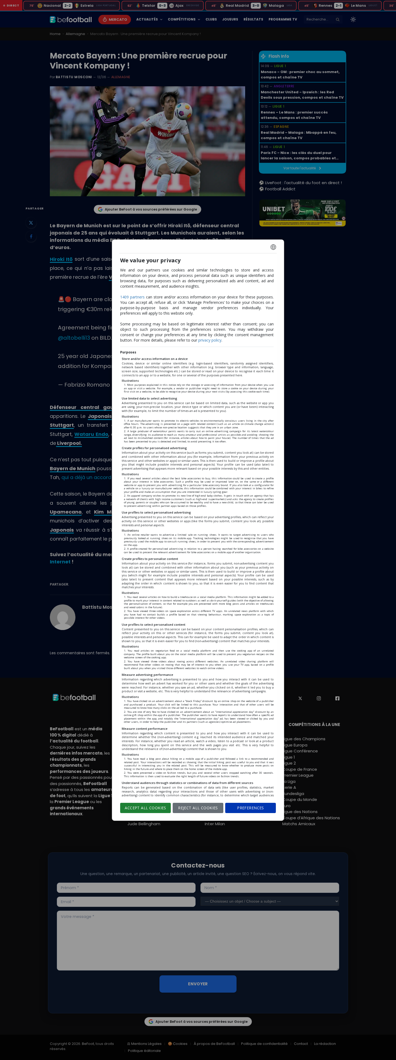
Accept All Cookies (145, 807)
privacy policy (209, 340)
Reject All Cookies (198, 807)
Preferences (250, 807)
